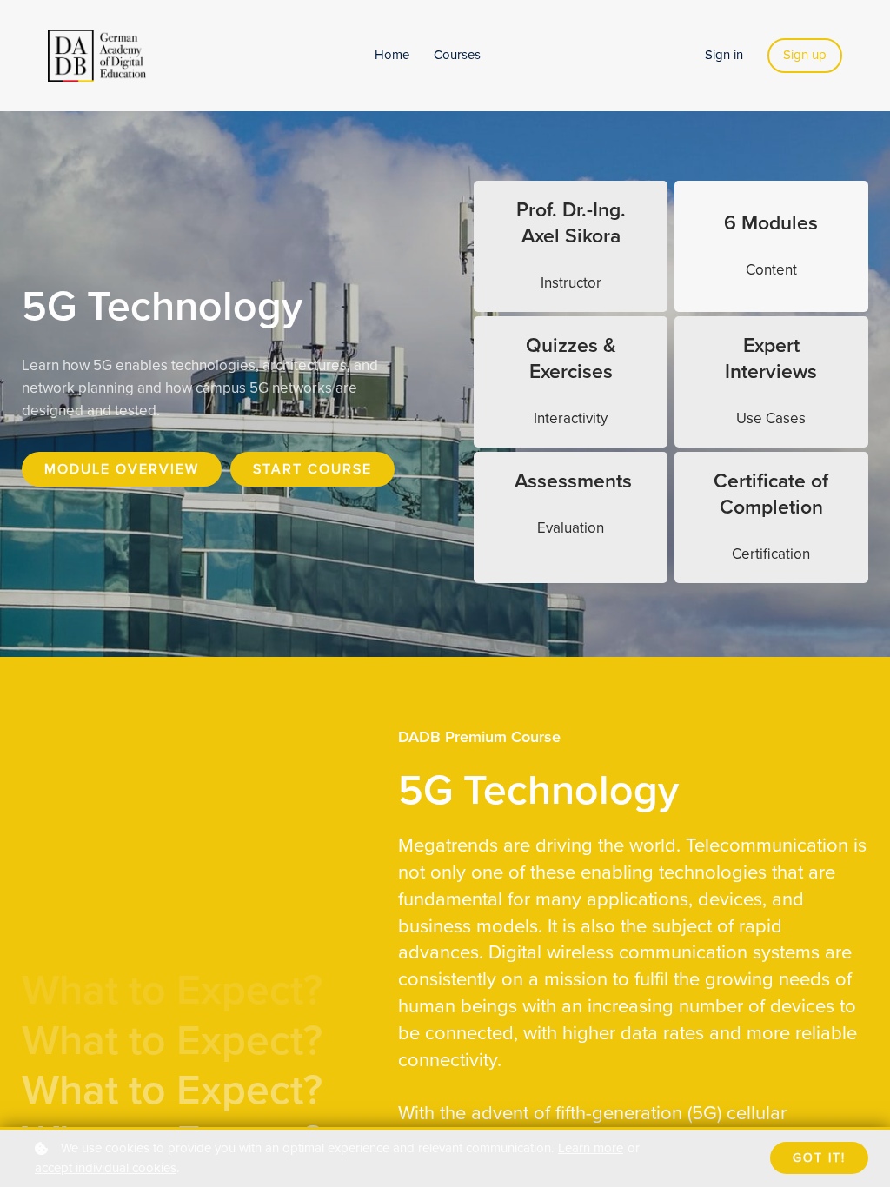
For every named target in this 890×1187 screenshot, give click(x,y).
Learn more (590, 1148)
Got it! (819, 1158)
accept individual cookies (105, 1168)
